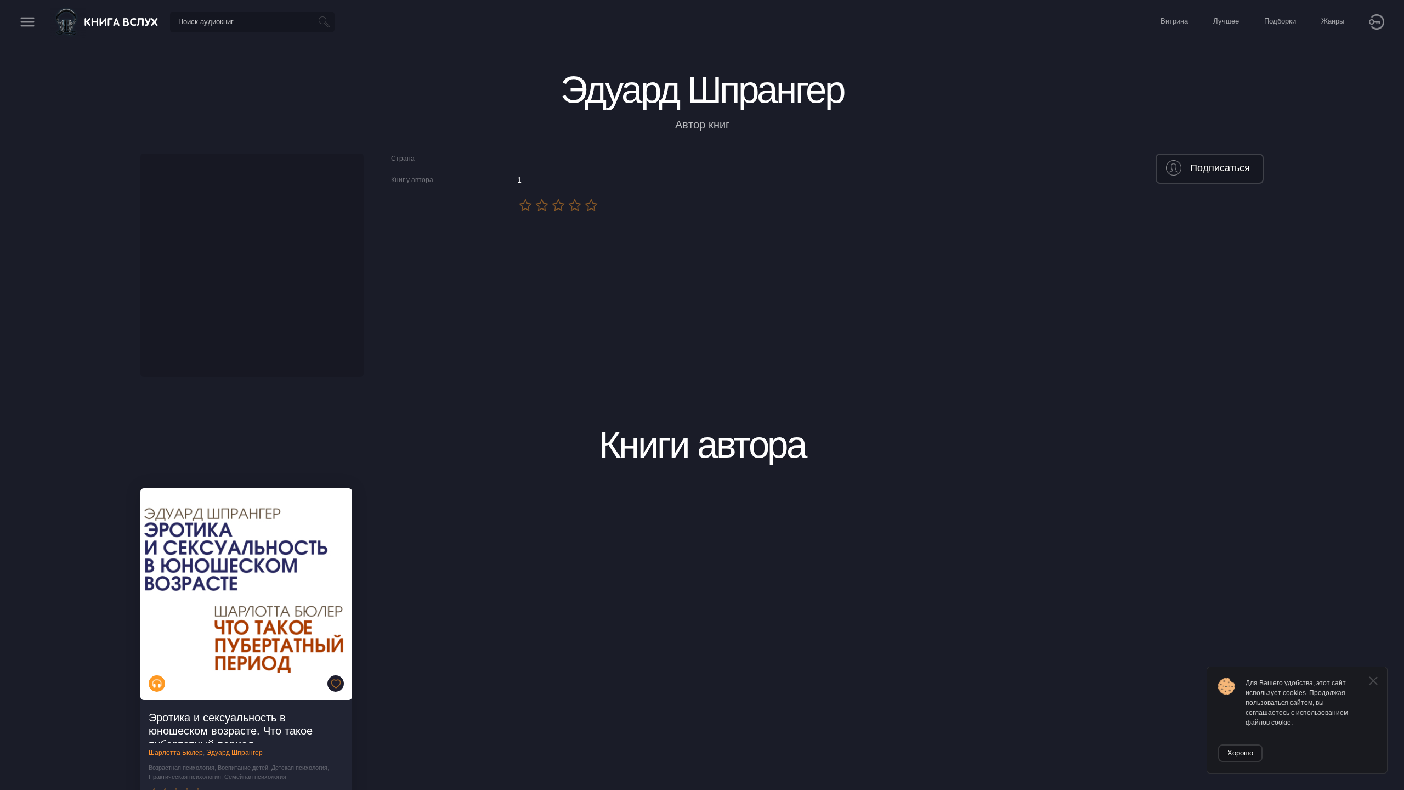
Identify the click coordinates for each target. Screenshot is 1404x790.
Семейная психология (255, 777)
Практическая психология (185, 777)
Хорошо (1240, 753)
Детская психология (299, 767)
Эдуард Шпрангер (234, 753)
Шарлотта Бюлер (176, 753)
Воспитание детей (243, 767)
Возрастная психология (181, 767)
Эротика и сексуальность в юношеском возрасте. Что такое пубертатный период (231, 731)
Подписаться (1220, 167)
